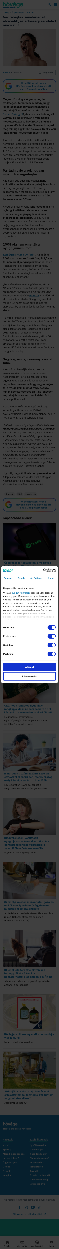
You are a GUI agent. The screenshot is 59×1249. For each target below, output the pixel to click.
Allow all (29, 667)
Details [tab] (21, 578)
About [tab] (51, 578)
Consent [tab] (8, 578)
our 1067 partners (21, 593)
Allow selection (29, 676)
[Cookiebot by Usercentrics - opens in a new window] (43, 570)
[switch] (52, 636)
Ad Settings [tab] (36, 578)
